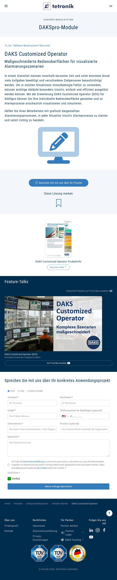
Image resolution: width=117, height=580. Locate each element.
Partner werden (69, 525)
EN (110, 6)
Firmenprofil (11, 525)
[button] (6, 6)
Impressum (39, 525)
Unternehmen (15, 423)
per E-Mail (41, 468)
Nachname (66, 397)
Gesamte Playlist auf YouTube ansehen (87, 290)
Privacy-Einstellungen (40, 538)
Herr (12, 391)
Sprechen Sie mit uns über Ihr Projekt (60, 182)
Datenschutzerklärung (33, 461)
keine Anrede (36, 391)
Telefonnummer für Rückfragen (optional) (81, 410)
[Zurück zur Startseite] (58, 6)
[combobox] (66, 416)
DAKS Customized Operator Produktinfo (58, 261)
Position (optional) (69, 423)
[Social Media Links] (91, 530)
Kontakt (9, 531)
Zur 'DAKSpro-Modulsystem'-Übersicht (29, 45)
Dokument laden (57, 267)
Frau (22, 391)
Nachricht (13, 437)
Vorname (13, 397)
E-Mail (12, 410)
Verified (16, 478)
